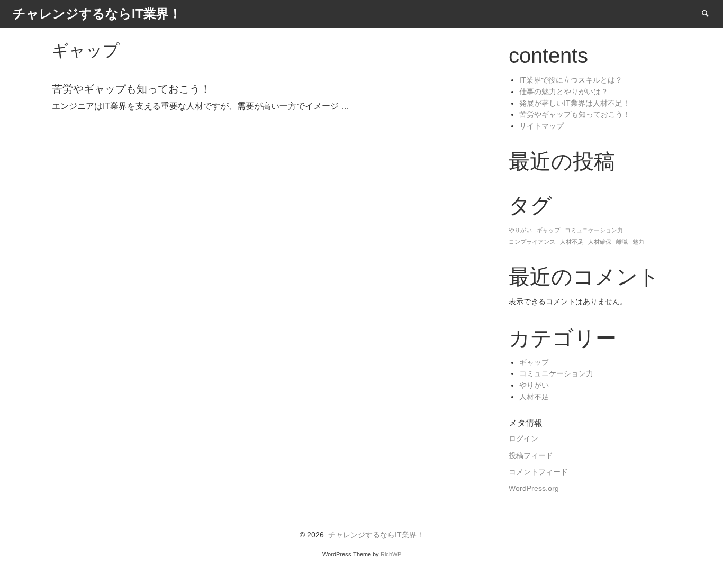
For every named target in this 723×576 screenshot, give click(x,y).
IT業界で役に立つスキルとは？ (570, 80)
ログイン (523, 439)
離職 (622, 242)
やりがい (520, 230)
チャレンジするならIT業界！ (376, 535)
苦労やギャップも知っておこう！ (574, 114)
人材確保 (599, 242)
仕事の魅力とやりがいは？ (563, 92)
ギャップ (548, 230)
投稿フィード (531, 456)
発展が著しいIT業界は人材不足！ (574, 103)
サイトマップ (541, 126)
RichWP (391, 554)
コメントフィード (538, 472)
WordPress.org (534, 488)
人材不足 (571, 242)
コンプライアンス (532, 242)
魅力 (638, 242)
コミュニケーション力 (594, 230)
